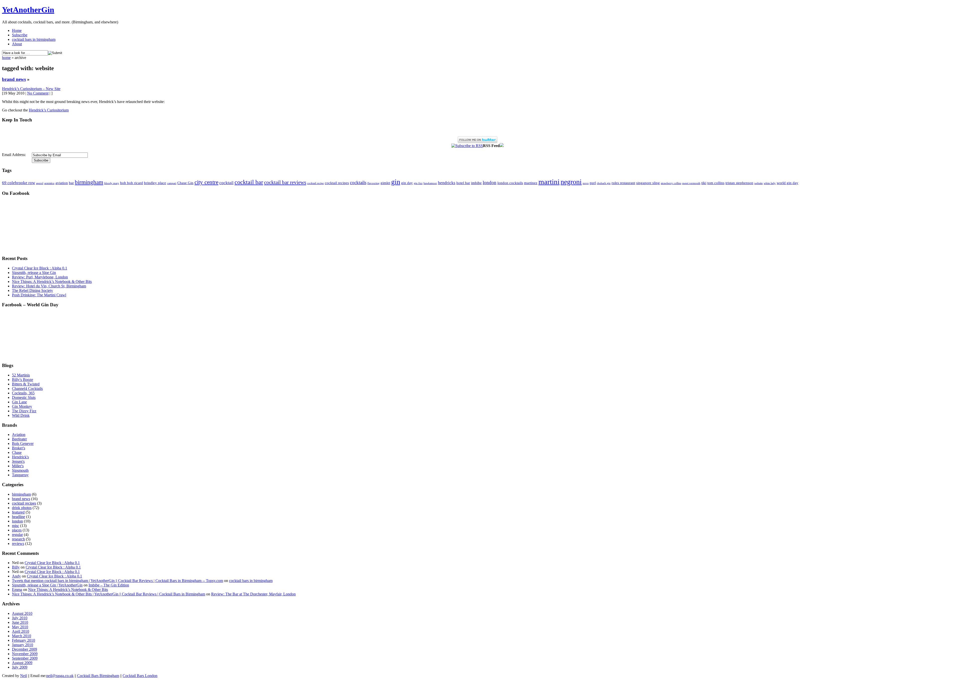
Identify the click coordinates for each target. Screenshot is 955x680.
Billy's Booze (22, 379)
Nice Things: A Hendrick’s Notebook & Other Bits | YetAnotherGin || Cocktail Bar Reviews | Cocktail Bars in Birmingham (108, 594)
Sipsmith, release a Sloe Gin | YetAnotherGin (47, 585)
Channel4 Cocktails (27, 388)
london (489, 182)
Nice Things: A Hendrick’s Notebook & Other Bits (52, 281)
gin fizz (418, 183)
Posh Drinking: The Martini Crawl (39, 295)
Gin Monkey (22, 406)
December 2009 (24, 649)
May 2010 (20, 627)
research (18, 539)
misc (15, 525)
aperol (39, 183)
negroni (571, 182)
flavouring (373, 183)
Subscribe (19, 35)
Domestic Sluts (24, 397)
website (758, 183)
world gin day (787, 183)
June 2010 (20, 622)
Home (17, 30)
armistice (49, 183)
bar (71, 183)
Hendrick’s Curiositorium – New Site (31, 89)
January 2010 (22, 645)
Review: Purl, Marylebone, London (40, 277)
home (6, 57)
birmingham (89, 182)
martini (549, 182)
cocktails (358, 182)
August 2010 (22, 613)
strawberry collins (671, 183)
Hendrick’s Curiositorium (49, 110)
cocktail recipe (315, 183)
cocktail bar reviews (285, 182)
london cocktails (510, 183)
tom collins (715, 183)
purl (593, 183)
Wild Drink (21, 415)
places (17, 530)
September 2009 (25, 658)
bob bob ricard (131, 183)
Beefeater (19, 439)
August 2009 (22, 663)
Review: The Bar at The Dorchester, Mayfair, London (253, 594)
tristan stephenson (739, 183)
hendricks (446, 182)
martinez (530, 183)
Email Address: (14, 155)
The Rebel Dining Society (32, 290)
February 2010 (23, 640)
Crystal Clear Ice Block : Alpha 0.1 (39, 268)
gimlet (385, 183)
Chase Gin (185, 183)
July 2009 (19, 667)
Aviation (18, 434)
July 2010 (19, 618)
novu (586, 183)
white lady (770, 183)
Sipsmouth (20, 470)
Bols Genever (23, 443)
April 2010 (20, 631)
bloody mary (111, 183)
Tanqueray (20, 475)
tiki (703, 183)
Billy (16, 567)
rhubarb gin (604, 183)
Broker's (18, 448)
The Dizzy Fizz (24, 411)
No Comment (37, 93)
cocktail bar (249, 182)
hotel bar (463, 183)
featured (18, 512)
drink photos (22, 508)
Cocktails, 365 (23, 393)
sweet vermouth (691, 183)
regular (17, 534)
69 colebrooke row (18, 182)
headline (18, 517)
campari (171, 183)
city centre (206, 182)
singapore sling (648, 183)
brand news (14, 79)
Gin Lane (19, 402)
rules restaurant (623, 183)
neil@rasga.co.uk (60, 676)
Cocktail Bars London (140, 676)
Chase (17, 452)
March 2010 (21, 636)
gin (395, 182)
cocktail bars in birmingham (33, 39)
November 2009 (25, 654)
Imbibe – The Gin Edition (109, 585)
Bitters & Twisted (26, 384)
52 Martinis (21, 375)
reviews (18, 543)
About (17, 44)
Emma (17, 589)
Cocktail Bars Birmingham (98, 676)
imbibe (476, 183)
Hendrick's (20, 457)
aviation (61, 183)
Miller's (18, 466)
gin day (407, 183)
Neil (23, 676)
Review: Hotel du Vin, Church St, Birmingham (49, 286)
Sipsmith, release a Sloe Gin (34, 272)
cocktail (226, 182)
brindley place (155, 183)
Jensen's (18, 461)
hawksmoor (430, 183)
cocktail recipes (337, 183)
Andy (16, 576)
